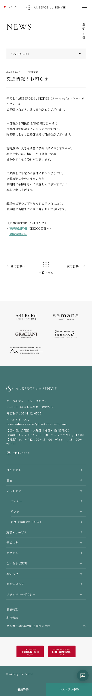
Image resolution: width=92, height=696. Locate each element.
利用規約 (12, 618)
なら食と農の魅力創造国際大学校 (28, 626)
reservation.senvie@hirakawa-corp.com (36, 424)
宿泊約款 (12, 609)
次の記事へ (74, 266)
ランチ (15, 511)
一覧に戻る (46, 273)
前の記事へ (18, 266)
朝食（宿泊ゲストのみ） (27, 522)
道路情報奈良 (18, 234)
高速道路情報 (18, 228)
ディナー (16, 501)
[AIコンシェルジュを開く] (83, 675)
